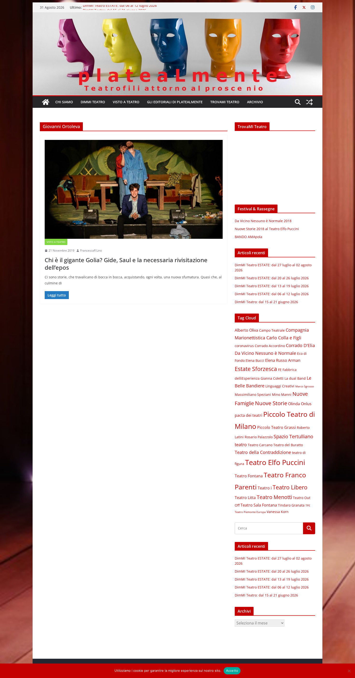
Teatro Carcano (260, 445)
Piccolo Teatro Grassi (276, 427)
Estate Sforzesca (256, 369)
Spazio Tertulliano (293, 436)
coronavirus (244, 346)
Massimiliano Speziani (253, 394)
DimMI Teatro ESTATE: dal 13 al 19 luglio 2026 (272, 286)
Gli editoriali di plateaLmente (175, 102)
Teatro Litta (245, 497)
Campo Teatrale (272, 330)
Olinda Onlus (300, 403)
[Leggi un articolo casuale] (309, 102)
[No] (349, 670)
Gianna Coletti (272, 378)
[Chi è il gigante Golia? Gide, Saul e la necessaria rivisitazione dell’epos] (134, 189)
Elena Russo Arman (282, 360)
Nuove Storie (271, 403)
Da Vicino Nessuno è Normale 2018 (263, 221)
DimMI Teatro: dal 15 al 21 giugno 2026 (266, 302)
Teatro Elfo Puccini (275, 462)
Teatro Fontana (249, 476)
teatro (241, 444)
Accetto (232, 670)
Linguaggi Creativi (279, 386)
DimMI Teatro (93, 102)
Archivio (255, 102)
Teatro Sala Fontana (259, 505)
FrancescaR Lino (91, 250)
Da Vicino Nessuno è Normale (265, 353)
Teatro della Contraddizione (263, 452)
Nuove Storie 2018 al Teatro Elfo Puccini (267, 228)
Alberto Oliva (246, 330)
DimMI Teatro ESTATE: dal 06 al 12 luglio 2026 (120, 7)
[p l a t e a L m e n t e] (177, 15)
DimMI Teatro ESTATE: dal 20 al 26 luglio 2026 (272, 278)
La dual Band (295, 378)
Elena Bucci (255, 360)
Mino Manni (281, 394)
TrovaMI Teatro (224, 102)
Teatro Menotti (274, 497)
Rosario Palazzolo (259, 437)
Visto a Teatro (126, 102)
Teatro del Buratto (288, 445)
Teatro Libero (290, 487)
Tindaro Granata (291, 505)
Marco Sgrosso (304, 386)
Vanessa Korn (278, 512)
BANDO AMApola (248, 236)
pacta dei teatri (248, 415)
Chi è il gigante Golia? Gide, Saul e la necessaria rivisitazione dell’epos (126, 263)
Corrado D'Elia (300, 345)
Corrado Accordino (270, 346)
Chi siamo (64, 102)
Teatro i (265, 488)
